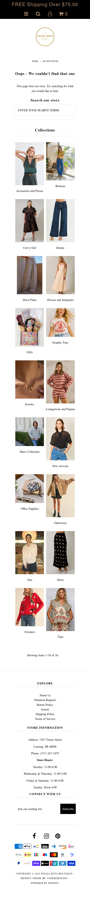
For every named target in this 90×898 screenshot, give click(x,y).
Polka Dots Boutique (56, 873)
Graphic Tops (60, 342)
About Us (45, 695)
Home (35, 61)
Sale (29, 580)
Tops (60, 637)
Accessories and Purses (29, 191)
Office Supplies (30, 509)
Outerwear (60, 523)
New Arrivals (60, 466)
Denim (60, 248)
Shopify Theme (31, 878)
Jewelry (29, 404)
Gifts (30, 352)
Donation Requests (45, 700)
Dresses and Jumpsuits (60, 300)
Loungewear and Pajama (60, 409)
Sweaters (29, 632)
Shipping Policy (45, 714)
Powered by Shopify (45, 883)
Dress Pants (29, 300)
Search (45, 709)
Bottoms (60, 186)
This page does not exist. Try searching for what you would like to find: (45, 88)
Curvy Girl (29, 248)
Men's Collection (30, 452)
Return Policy (45, 705)
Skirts (60, 580)
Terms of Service (45, 719)
